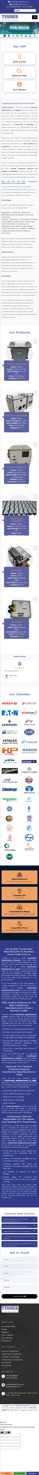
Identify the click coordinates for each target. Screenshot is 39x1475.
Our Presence (7, 1335)
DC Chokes (6, 1365)
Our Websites (7, 1338)
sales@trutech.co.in (19, 4)
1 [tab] (17, 683)
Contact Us (6, 1341)
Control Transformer (10, 1351)
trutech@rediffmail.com (19, 2)
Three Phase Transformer (12, 1360)
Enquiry (33, 1473)
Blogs (4, 1329)
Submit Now (18, 1296)
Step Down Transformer (11, 1354)
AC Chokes (6, 1363)
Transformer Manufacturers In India (22, 1143)
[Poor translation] (7, 1432)
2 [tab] (19, 683)
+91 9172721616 (27, 7)
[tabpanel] (19, 671)
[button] (3, 30)
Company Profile (8, 1326)
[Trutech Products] (10, 18)
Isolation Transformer (10, 1357)
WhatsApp (20, 1473)
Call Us (7, 1473)
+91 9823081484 (12, 1376)
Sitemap (5, 1332)
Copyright (5, 1405)
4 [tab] (22, 683)
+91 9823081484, (14, 7)
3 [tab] (20, 683)
